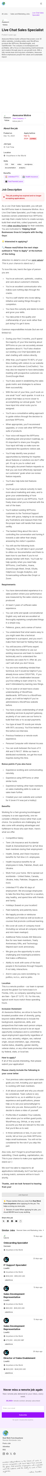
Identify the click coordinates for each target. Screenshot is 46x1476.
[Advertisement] (23, 86)
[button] (41, 3)
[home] (3, 3)
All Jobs (5, 14)
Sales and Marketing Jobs (20, 14)
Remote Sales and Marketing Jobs (29, 1230)
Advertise (6, 1446)
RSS (4, 1450)
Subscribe (23, 1415)
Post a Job (7, 1443)
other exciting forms (17, 226)
